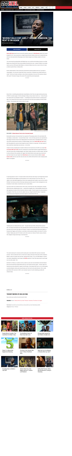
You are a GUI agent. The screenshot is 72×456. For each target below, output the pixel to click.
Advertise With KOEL (40, 9)
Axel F (43, 141)
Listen (29, 7)
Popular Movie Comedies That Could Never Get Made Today (9, 334)
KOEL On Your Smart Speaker (30, 9)
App (33, 7)
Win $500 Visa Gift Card (9, 9)
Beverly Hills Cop (10, 53)
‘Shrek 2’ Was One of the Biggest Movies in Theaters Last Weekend (26, 370)
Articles (12, 306)
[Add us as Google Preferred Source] (51, 7)
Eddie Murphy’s (37, 53)
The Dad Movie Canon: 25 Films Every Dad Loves (26, 334)
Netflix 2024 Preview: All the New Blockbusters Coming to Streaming (44, 370)
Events (42, 7)
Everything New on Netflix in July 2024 (8, 369)
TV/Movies (16, 306)
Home (21, 7)
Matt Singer (6, 43)
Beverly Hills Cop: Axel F (28, 304)
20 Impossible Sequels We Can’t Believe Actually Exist (44, 334)
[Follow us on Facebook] (54, 7)
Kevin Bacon (25, 154)
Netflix (26, 258)
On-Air (25, 7)
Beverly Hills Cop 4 (20, 304)
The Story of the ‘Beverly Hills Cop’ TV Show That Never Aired (27, 352)
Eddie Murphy (35, 304)
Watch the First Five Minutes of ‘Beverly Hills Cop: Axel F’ (44, 351)
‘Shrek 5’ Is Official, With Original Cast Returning (7, 351)
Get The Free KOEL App (19, 9)
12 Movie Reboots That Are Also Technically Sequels (22, 133)
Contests (37, 7)
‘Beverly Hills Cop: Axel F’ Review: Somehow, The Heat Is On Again (28, 300)
